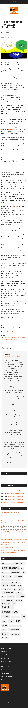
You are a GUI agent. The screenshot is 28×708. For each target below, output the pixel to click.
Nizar (5, 339)
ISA (15, 589)
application (11, 129)
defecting (6, 152)
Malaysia (20, 596)
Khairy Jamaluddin (19, 592)
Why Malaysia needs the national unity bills (13, 528)
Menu (15, 2)
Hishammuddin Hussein (7, 589)
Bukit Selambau (5, 572)
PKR (18, 621)
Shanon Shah (14, 630)
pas (23, 616)
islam (21, 589)
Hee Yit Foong (20, 162)
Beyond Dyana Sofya (7, 547)
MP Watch (19, 600)
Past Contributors (5, 658)
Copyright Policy (5, 673)
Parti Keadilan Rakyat (16, 616)
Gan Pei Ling (5, 585)
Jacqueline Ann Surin (7, 592)
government (12, 585)
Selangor (4, 630)
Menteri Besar (10, 600)
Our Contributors (5, 655)
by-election (16, 572)
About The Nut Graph (6, 648)
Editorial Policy (5, 666)
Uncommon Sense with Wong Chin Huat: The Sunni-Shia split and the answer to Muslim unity (13, 523)
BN (22, 568)
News (8, 336)
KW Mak (4, 596)
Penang (4, 621)
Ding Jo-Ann (18, 576)
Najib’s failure (5, 536)
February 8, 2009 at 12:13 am (12, 356)
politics (11, 625)
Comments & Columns (7, 669)
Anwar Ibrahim (19, 563)
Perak (8, 339)
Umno (5, 634)
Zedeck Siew (5, 638)
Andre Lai (4, 502)
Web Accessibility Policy (7, 676)
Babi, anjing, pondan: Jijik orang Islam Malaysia (14, 539)
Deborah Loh (7, 576)
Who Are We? (4, 651)
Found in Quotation (16, 582)
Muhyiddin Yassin (6, 603)
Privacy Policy (4, 679)
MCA (3, 600)
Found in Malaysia (6, 582)
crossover (10, 337)
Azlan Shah (15, 206)
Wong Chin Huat (15, 634)
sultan (12, 339)
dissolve (15, 337)
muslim (14, 603)
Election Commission (7, 580)
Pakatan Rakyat (10, 611)
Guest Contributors (6, 661)
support (16, 339)
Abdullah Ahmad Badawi (7, 563)
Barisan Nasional (10, 567)
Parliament (5, 617)
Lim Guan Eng (11, 596)
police (4, 625)
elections (17, 580)
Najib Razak (7, 607)
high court (19, 585)
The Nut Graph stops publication (16, 490)
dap (24, 572)
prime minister (18, 625)
